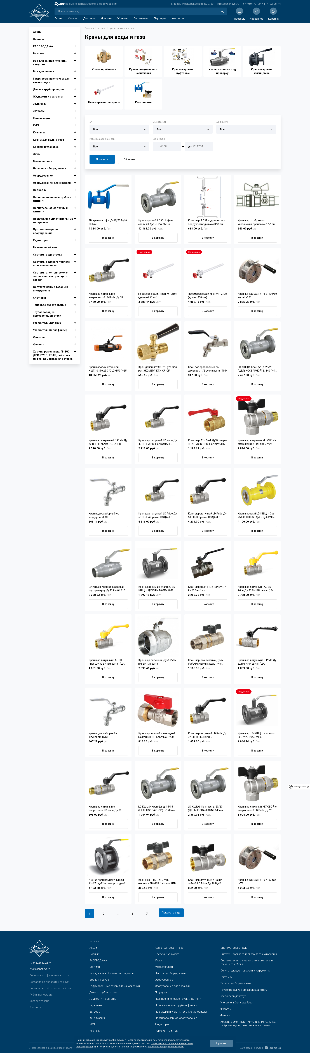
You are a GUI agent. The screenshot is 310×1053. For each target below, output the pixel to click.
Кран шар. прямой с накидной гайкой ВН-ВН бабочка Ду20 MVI (156, 735)
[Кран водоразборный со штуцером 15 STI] (108, 710)
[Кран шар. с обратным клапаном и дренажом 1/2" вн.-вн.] (257, 197)
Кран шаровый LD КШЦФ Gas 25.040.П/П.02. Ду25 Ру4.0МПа (256, 515)
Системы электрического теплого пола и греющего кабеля (50, 276)
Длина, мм (222, 121)
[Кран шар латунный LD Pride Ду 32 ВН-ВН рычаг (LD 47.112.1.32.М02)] (207, 710)
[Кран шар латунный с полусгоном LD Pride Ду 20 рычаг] (108, 783)
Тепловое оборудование (49, 305)
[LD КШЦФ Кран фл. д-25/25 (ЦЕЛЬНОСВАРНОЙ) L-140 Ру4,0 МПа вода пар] (257, 343)
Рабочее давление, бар (102, 139)
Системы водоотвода (47, 254)
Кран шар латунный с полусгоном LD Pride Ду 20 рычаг (105, 808)
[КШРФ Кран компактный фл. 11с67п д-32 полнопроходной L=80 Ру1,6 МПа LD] (108, 856)
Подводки (39, 190)
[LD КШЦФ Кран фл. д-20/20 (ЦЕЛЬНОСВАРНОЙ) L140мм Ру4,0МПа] (207, 783)
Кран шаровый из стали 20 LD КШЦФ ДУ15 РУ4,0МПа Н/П (156, 588)
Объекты (122, 18)
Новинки (38, 39)
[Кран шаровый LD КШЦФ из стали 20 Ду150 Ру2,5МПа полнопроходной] (158, 197)
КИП (36, 125)
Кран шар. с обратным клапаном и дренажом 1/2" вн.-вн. (257, 222)
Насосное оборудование (49, 168)
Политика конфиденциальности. (166, 1046)
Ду (91, 121)
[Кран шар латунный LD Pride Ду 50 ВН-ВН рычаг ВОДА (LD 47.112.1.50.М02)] (207, 490)
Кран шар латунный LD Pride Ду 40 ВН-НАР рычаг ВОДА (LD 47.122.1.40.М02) (157, 442)
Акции (58, 18)
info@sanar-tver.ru (228, 3)
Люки (36, 154)
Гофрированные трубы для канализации (51, 80)
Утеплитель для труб (47, 322)
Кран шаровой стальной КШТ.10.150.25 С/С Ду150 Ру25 (107, 368)
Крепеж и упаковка (45, 147)
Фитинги (38, 344)
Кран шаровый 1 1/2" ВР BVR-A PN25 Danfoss (207, 588)
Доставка (89, 18)
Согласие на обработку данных (49, 982)
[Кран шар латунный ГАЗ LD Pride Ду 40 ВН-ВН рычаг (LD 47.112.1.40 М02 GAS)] (257, 563)
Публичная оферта (41, 994)
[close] (308, 786)
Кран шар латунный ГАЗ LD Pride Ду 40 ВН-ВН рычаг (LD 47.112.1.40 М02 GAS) (255, 588)
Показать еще (171, 912)
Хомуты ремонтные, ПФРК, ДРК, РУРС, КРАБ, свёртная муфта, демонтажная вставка (52, 355)
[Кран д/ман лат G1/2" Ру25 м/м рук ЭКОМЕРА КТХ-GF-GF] (158, 343)
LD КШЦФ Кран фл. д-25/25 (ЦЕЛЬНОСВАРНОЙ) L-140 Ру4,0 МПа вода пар (257, 368)
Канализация (41, 118)
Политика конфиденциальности (49, 975)
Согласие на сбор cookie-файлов (50, 988)
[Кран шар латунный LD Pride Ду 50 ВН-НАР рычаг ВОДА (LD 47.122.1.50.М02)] (158, 490)
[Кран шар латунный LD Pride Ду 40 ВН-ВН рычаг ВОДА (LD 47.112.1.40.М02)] (108, 417)
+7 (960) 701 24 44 (254, 3)
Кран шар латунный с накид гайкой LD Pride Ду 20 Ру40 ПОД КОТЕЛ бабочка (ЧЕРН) (205, 881)
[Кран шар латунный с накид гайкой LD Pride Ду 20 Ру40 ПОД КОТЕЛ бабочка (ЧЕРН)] (207, 856)
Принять (221, 1043)
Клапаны (39, 132)
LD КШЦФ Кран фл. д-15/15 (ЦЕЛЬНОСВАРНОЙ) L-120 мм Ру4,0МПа (156, 808)
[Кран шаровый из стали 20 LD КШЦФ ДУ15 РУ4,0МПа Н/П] (158, 563)
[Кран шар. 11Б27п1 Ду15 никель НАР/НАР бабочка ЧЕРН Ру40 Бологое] (158, 856)
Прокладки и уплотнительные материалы (53, 220)
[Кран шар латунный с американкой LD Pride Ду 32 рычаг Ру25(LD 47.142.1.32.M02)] (108, 270)
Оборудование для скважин (52, 182)
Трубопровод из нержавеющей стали (47, 313)
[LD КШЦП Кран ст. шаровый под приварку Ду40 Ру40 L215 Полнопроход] (108, 563)
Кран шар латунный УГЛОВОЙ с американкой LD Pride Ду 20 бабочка (257, 808)
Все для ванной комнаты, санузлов (50, 62)
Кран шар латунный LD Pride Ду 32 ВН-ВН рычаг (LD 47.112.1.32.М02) (207, 735)
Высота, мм (159, 121)
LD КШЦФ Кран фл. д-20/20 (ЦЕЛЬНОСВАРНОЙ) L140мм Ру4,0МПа (205, 808)
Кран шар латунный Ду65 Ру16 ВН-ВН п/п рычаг (157, 661)
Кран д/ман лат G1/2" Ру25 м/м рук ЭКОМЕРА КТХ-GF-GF (157, 368)
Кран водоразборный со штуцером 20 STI (104, 515)
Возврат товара (39, 1001)
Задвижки (39, 103)
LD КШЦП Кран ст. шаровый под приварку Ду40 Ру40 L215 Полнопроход (107, 588)
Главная (89, 28)
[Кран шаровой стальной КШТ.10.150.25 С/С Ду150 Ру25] (108, 343)
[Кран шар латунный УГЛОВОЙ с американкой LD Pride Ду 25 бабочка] (257, 417)
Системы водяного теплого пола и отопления (51, 263)
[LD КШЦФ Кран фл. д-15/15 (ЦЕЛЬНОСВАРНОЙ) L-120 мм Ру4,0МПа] (158, 783)
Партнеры (160, 18)
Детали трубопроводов (49, 89)
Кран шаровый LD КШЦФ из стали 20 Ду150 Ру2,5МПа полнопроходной (155, 222)
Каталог (73, 18)
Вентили (38, 53)
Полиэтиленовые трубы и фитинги (50, 209)
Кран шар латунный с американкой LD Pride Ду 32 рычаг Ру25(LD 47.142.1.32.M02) (108, 295)
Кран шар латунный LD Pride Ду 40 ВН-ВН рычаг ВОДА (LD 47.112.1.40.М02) (108, 442)
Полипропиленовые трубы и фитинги (52, 199)
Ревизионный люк (45, 247)
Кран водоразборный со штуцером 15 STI (104, 735)
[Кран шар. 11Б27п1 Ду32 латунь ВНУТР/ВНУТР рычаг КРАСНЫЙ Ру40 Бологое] (207, 417)
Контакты (178, 18)
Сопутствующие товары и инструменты (50, 288)
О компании (141, 18)
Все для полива (43, 71)
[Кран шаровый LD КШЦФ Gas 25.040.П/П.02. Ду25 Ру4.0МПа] (257, 490)
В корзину (108, 237)
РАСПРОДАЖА (43, 46)
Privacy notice (300, 787)
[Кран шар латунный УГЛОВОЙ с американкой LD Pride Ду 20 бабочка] (257, 783)
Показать (102, 159)
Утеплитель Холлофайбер (50, 330)
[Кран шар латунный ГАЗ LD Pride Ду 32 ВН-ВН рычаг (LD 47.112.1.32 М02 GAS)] (108, 636)
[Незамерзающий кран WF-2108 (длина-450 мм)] (207, 270)
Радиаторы (40, 240)
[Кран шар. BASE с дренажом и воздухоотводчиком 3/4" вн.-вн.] (207, 197)
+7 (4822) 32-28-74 (40, 962)
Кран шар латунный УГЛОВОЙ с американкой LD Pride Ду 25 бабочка (257, 442)
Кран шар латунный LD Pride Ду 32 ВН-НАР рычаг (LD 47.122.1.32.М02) (257, 661)
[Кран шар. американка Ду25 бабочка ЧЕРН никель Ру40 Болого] (207, 636)
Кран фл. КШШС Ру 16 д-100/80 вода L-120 (257, 295)
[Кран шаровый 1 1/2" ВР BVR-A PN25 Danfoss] (207, 563)
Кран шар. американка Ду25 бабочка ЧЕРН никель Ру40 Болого (205, 661)
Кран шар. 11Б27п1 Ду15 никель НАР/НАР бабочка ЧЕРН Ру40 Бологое (158, 881)
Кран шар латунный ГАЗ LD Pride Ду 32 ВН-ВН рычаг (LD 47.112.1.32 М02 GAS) (106, 661)
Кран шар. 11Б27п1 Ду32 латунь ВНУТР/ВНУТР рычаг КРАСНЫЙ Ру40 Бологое (207, 442)
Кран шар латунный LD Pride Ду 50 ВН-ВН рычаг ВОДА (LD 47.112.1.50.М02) (207, 515)
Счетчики (39, 297)
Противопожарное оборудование (45, 231)
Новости (106, 18)
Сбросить (129, 159)
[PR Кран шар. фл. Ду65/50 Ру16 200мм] (108, 197)
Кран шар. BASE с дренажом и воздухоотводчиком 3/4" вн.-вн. (206, 222)
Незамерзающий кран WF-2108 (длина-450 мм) (207, 295)
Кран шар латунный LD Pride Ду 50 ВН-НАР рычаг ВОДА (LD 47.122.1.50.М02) (157, 515)
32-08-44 (275, 3)
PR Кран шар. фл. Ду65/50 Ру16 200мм (108, 222)
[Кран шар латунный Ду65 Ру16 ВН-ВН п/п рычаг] (158, 636)
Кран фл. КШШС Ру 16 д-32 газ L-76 (257, 881)
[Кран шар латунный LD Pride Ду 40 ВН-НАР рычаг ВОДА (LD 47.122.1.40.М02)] (158, 417)
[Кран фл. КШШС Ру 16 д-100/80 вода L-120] (257, 270)
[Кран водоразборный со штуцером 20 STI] (108, 490)
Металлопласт (42, 161)
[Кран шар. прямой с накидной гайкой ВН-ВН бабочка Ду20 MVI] (158, 710)
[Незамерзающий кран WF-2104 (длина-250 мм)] (158, 270)
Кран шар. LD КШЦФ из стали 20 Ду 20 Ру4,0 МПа (256, 735)
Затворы (38, 111)
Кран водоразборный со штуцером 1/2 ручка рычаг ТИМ (207, 368)
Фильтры (39, 337)
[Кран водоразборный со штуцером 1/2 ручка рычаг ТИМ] (207, 343)
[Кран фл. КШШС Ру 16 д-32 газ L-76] (257, 856)
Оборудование (43, 175)
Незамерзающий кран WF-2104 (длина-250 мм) (157, 295)
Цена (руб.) (159, 139)
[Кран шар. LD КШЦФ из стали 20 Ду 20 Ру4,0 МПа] (257, 710)
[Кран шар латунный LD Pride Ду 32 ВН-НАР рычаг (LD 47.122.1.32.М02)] (257, 636)
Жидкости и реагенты (48, 96)
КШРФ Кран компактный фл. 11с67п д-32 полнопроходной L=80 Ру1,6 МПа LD (107, 881)
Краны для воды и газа (48, 139)
